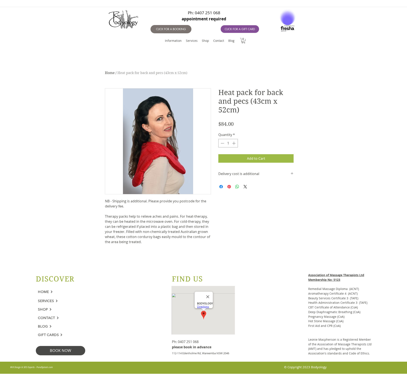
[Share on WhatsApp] (237, 186)
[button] (243, 40)
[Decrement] (222, 143)
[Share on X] (245, 186)
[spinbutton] (228, 143)
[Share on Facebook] (221, 186)
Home (110, 73)
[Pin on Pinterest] (229, 186)
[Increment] (234, 143)
